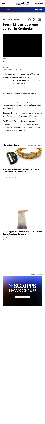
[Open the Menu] (4, 3)
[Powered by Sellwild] (39, 274)
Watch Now (38, 3)
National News (11, 19)
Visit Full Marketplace (35, 145)
